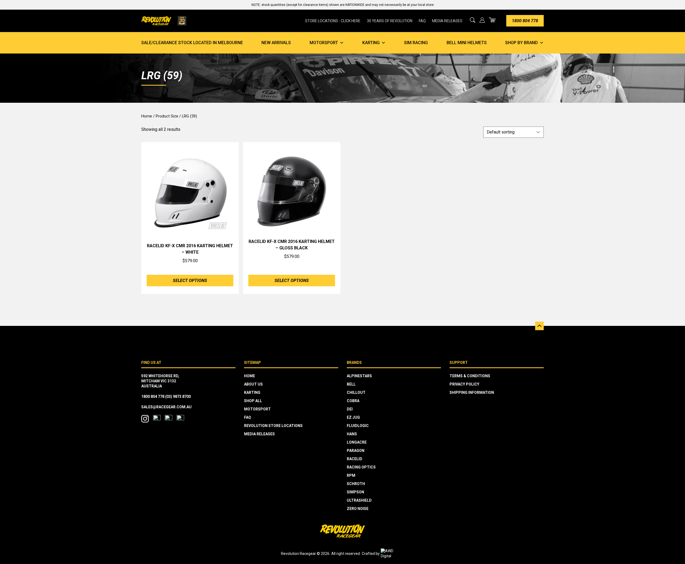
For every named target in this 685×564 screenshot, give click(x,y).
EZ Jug (353, 417)
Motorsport (324, 42)
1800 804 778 (525, 20)
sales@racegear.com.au (166, 407)
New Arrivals (276, 42)
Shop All (253, 401)
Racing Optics (361, 467)
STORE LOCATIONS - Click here (332, 21)
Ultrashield (359, 500)
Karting (371, 42)
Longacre (357, 442)
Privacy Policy (464, 384)
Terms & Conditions (470, 376)
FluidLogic (358, 426)
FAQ (422, 21)
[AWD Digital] (392, 553)
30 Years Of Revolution (389, 21)
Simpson (355, 492)
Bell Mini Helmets (467, 42)
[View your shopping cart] (492, 19)
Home (146, 116)
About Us (253, 384)
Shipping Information (472, 392)
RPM (351, 475)
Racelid (354, 459)
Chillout (356, 392)
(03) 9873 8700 (178, 396)
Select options (190, 280)
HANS (352, 434)
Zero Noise (357, 508)
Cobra (353, 401)
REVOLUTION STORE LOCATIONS (273, 426)
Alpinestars (359, 376)
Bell (351, 384)
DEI (350, 409)
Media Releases (447, 21)
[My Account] (482, 20)
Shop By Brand (521, 42)
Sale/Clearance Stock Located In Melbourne (192, 42)
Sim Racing (416, 42)
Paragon (355, 450)
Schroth (356, 484)
